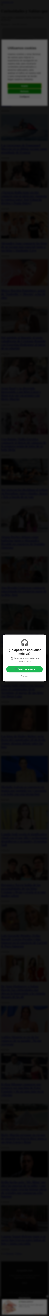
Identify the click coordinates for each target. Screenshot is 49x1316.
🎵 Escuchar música (24, 669)
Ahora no (24, 676)
